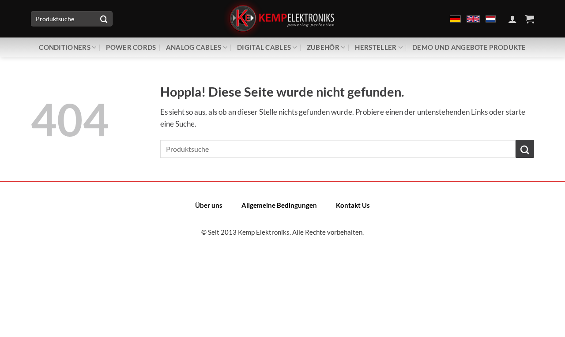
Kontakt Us (353, 205)
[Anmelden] (512, 19)
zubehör (323, 47)
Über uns (208, 205)
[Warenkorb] (529, 19)
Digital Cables (264, 47)
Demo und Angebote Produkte (469, 47)
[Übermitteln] (104, 18)
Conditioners (64, 47)
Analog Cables (194, 47)
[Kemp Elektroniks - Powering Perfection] (282, 18)
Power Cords (131, 47)
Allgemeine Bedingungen (279, 205)
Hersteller (375, 47)
